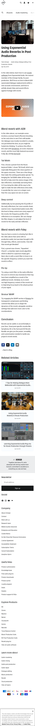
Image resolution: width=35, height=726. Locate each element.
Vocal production (6, 681)
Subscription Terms (7, 547)
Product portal (5, 581)
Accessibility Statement (8, 544)
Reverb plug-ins (6, 641)
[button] (2, 12)
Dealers (3, 591)
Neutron (3, 614)
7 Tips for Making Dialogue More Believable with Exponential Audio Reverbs (17, 385)
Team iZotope (5, 62)
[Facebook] (2, 501)
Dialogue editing (23, 62)
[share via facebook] (3, 345)
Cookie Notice (5, 534)
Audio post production (8, 664)
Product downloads (7, 577)
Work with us (5, 520)
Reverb (10, 64)
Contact (3, 516)
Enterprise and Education (9, 530)
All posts (9, 13)
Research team (6, 523)
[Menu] (33, 3)
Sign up (17, 488)
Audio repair (5, 668)
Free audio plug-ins (7, 574)
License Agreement (7, 540)
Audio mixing (14, 62)
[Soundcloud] (12, 501)
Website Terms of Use (7, 724)
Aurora (3, 624)
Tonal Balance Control (8, 631)
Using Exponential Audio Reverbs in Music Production (17, 414)
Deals (3, 587)
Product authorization (8, 567)
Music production (6, 674)
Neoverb (4, 627)
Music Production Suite (8, 634)
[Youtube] (9, 501)
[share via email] (17, 345)
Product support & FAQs (9, 594)
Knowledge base (6, 570)
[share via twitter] (8, 345)
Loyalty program (6, 584)
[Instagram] (6, 501)
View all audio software (8, 645)
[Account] (24, 3)
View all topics (6, 685)
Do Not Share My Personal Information (13, 537)
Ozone (3, 610)
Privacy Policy (17, 724)
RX (2, 607)
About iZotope (5, 513)
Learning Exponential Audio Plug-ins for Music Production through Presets (18, 445)
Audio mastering (22, 13)
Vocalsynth (5, 621)
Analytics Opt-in (6, 554)
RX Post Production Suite (9, 638)
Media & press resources (9, 527)
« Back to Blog (7, 350)
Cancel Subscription (7, 551)
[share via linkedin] (12, 345)
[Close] (33, 711)
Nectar (3, 617)
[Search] (21, 3)
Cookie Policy (27, 724)
